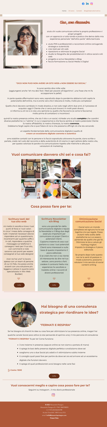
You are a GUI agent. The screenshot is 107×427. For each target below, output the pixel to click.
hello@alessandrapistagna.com (56, 415)
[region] (23, 44)
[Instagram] (91, 3)
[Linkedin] (87, 3)
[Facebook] (83, 3)
